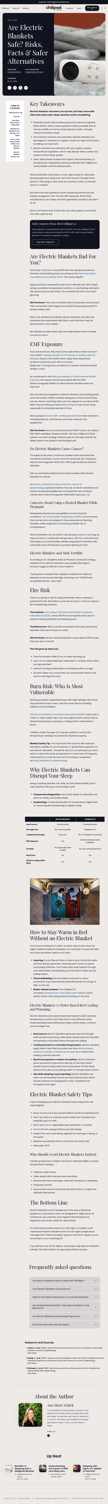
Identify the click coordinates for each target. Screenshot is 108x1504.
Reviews (26, 8)
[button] (64, 1281)
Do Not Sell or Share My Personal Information (87, 1498)
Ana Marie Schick (14, 72)
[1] (42, 365)
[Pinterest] (26, 88)
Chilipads (5, 8)
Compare (69, 8)
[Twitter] (20, 88)
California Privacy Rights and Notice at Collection (51, 1498)
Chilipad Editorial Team (34, 72)
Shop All (16, 8)
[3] (88, 494)
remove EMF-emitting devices (60, 415)
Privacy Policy (9, 1498)
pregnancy (82, 534)
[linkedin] (48, 1435)
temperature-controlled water (60, 992)
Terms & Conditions (24, 1498)
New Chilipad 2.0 (92, 8)
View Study (31, 1353)
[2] (72, 750)
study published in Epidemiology (50, 760)
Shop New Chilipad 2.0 (45, 242)
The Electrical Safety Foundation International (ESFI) (57, 714)
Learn (79, 8)
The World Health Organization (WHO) (62, 516)
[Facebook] (15, 88)
